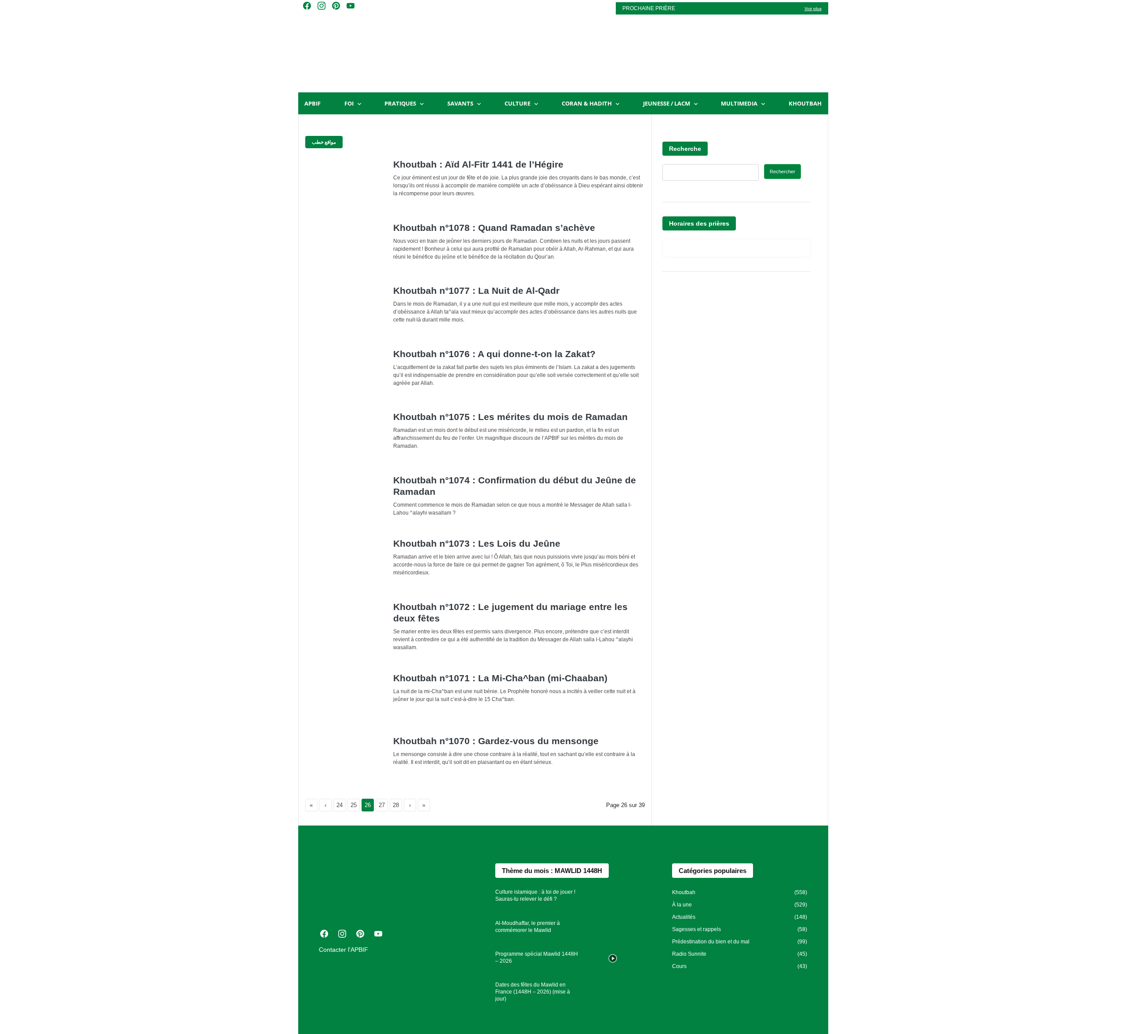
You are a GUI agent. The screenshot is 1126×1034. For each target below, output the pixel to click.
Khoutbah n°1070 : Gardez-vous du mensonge (496, 741)
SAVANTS (460, 103)
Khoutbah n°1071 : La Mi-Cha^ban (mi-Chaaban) (500, 678)
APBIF (312, 103)
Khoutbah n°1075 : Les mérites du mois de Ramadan (510, 417)
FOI (349, 103)
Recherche (685, 148)
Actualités (683, 917)
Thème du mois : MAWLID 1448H (552, 870)
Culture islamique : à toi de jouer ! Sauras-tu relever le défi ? (535, 895)
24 (341, 805)
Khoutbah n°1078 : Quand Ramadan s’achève (494, 228)
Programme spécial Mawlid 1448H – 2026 (536, 957)
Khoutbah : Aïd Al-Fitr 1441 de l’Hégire (478, 164)
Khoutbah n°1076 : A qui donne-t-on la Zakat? (494, 354)
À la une (682, 905)
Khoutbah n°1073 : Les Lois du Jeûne (476, 543)
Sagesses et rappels (696, 929)
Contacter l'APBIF (343, 949)
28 (397, 805)
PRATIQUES (400, 103)
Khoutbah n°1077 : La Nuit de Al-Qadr (476, 290)
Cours (679, 966)
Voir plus (813, 8)
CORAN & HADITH (587, 103)
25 (355, 805)
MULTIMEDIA (739, 103)
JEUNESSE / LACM (666, 103)
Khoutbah (805, 103)
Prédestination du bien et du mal (710, 942)
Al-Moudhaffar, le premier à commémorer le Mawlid (527, 926)
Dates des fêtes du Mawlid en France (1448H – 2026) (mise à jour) (532, 992)
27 (383, 805)
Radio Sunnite (689, 954)
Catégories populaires (712, 870)
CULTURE (517, 103)
